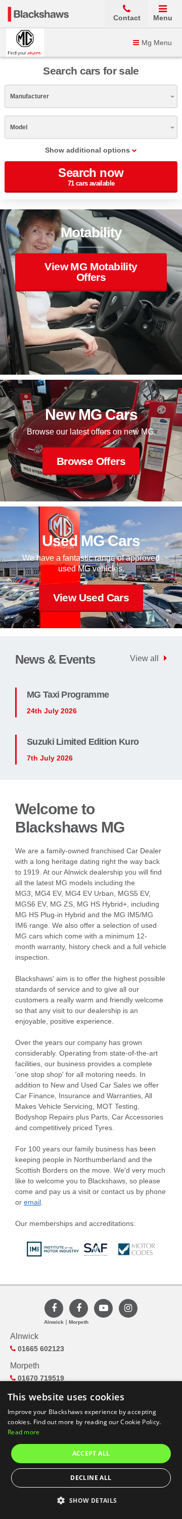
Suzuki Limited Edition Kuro (83, 742)
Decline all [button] (90, 1477)
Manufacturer (29, 96)
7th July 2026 (50, 758)
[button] (91, 1500)
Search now (90, 176)
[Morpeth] (78, 1308)
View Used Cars (91, 597)
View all (144, 658)
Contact (127, 18)
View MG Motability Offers (90, 272)
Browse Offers (91, 460)
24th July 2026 (52, 711)
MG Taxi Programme (68, 695)
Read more (24, 1432)
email (32, 1202)
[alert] (91, 1450)
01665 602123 (40, 1349)
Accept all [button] (91, 1453)
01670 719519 (40, 1378)
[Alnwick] (53, 1308)
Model (18, 127)
